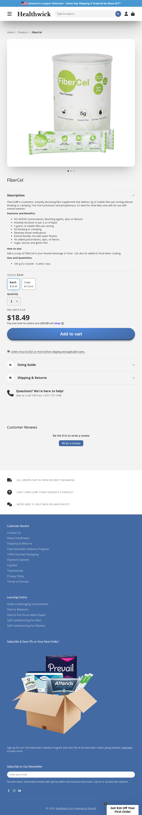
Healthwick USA (64, 808)
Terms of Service (18, 581)
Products (23, 32)
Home (10, 32)
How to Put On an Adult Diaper (26, 615)
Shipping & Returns (19, 543)
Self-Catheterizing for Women (26, 626)
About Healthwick (18, 538)
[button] (123, 810)
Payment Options (18, 560)
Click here (127, 747)
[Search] (118, 14)
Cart (133, 14)
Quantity (12, 294)
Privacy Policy (15, 576)
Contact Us (14, 533)
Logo (34, 13)
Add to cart (71, 334)
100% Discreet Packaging (23, 554)
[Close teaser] (105, 804)
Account (126, 14)
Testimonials (15, 571)
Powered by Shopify (85, 808)
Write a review (71, 443)
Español (12, 565)
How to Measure (17, 609)
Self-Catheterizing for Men (24, 620)
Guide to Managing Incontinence (27, 604)
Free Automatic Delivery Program (28, 549)
